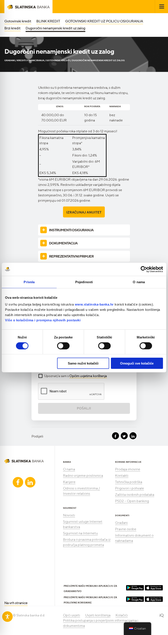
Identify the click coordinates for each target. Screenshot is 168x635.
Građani (9, 60)
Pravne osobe (125, 529)
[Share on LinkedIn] (133, 435)
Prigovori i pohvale (129, 488)
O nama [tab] (139, 282)
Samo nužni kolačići (83, 363)
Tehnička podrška (128, 482)
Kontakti (121, 475)
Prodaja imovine (127, 469)
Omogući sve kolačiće (137, 363)
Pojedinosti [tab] (84, 282)
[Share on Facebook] (115, 435)
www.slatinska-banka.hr (94, 304)
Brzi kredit (12, 28)
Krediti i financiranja (30, 60)
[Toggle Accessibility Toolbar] (7, 616)
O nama (69, 469)
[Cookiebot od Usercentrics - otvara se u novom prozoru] (144, 269)
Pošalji (84, 408)
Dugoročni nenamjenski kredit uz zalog (55, 28)
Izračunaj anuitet (84, 212)
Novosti (69, 515)
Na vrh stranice (16, 603)
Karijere (69, 482)
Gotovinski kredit (17, 21)
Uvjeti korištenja (97, 615)
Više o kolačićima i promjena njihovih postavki (42, 320)
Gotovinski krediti (58, 60)
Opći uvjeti (71, 615)
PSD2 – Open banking (132, 501)
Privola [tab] (29, 282)
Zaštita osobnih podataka (134, 495)
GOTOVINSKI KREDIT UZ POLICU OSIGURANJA (104, 21)
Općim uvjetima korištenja (88, 376)
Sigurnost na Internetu (80, 533)
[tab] (84, 229)
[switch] (63, 345)
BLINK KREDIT (48, 21)
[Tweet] (124, 435)
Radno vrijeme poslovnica (83, 475)
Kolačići (122, 615)
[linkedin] (30, 482)
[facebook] (18, 482)
